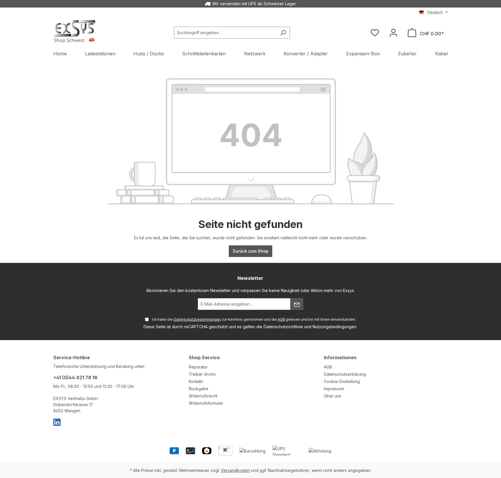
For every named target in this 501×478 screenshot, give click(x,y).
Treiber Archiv (202, 374)
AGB (281, 319)
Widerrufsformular (206, 403)
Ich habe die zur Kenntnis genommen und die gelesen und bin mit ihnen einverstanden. (254, 319)
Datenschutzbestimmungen (197, 319)
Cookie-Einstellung (342, 381)
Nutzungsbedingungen (334, 326)
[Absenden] (296, 304)
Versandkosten (235, 470)
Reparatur (198, 366)
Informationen (340, 357)
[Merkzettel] (375, 33)
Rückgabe (198, 388)
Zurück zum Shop (250, 251)
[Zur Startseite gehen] (75, 31)
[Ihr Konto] (393, 33)
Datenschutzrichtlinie (283, 326)
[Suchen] (283, 33)
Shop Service (204, 357)
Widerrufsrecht (203, 395)
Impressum (334, 388)
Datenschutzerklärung (345, 374)
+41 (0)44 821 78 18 (75, 377)
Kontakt (196, 381)
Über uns (332, 395)
